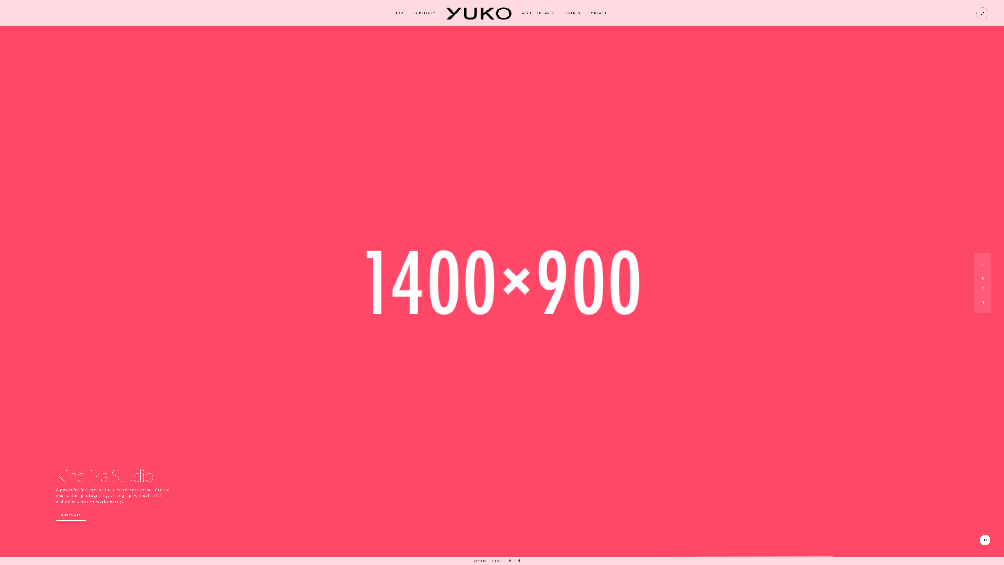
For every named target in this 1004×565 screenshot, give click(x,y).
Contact (597, 13)
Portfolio (425, 13)
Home (400, 13)
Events (573, 13)
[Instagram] (508, 560)
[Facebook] (517, 560)
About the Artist (540, 13)
